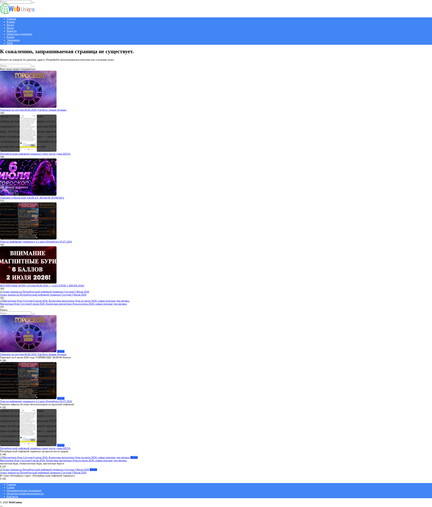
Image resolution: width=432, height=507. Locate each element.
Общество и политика (19, 34)
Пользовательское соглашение (24, 490)
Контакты (12, 496)
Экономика (13, 40)
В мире (11, 21)
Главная (11, 18)
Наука (10, 28)
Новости (12, 31)
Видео (10, 24)
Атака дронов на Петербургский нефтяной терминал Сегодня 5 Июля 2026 (43, 294)
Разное (11, 37)
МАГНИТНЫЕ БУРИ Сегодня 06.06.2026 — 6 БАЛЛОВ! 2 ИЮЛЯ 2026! (42, 285)
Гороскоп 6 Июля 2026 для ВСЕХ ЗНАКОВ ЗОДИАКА (32, 197)
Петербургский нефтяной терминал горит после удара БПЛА (35, 153)
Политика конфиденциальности (25, 493)
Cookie (11, 487)
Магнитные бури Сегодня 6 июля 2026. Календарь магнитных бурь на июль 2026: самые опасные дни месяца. (63, 303)
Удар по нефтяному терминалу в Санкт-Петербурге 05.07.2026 (36, 241)
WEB (10, 43)
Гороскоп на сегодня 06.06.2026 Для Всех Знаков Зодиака (33, 109)
